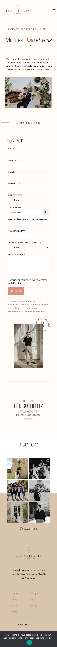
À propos (34, 593)
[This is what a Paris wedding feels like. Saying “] (39, 490)
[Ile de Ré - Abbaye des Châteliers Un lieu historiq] (17, 468)
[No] (53, 639)
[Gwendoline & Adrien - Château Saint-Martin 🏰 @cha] (17, 512)
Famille (13, 611)
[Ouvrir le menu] (54, 8)
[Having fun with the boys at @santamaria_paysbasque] (17, 490)
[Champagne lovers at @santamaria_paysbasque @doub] (39, 468)
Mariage (14, 599)
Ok (29, 642)
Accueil (14, 593)
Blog (32, 599)
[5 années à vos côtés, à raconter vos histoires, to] (39, 512)
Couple (13, 605)
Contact (34, 605)
